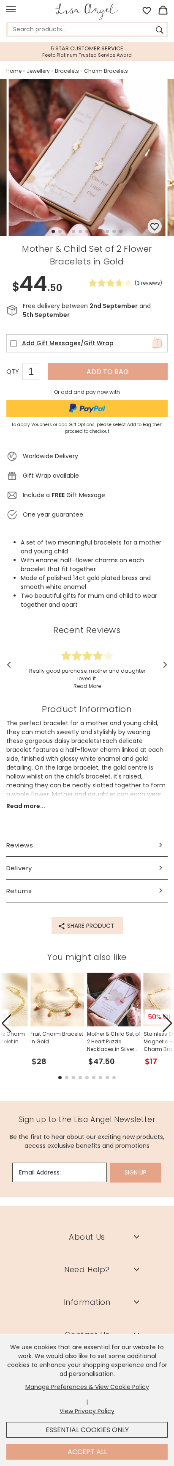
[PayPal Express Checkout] (87, 408)
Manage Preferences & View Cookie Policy (87, 1387)
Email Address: (40, 1172)
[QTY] (35, 373)
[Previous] (11, 664)
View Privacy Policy (87, 1411)
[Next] (162, 664)
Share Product (89, 925)
